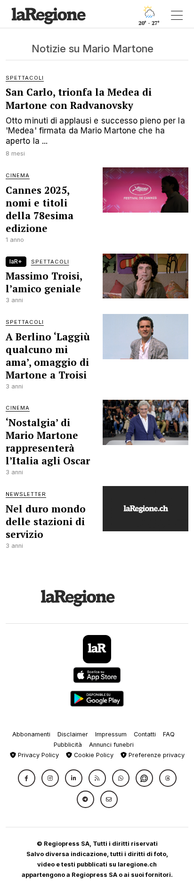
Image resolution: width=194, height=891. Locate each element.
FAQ (169, 734)
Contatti (145, 734)
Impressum (111, 734)
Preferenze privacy (156, 755)
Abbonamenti (31, 734)
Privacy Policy (37, 755)
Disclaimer (72, 734)
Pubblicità (68, 744)
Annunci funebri (111, 744)
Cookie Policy (92, 755)
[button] (26, 778)
